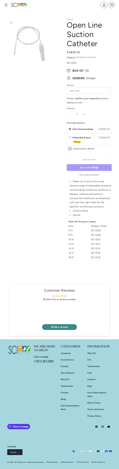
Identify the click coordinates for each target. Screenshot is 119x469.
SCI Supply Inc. (20, 462)
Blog (89, 386)
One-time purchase (82, 129)
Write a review (59, 327)
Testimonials (67, 386)
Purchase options (76, 122)
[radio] (70, 129)
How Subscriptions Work (70, 407)
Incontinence (67, 360)
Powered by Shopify (36, 462)
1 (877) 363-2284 (44, 361)
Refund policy (52, 462)
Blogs (63, 399)
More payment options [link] (89, 174)
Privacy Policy (94, 416)
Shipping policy (67, 462)
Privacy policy (83, 462)
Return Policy (94, 403)
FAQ (89, 373)
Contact (65, 392)
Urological (66, 353)
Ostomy (65, 366)
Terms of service (98, 462)
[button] (6, 5)
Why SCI (65, 379)
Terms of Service (95, 409)
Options (70, 85)
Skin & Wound (67, 373)
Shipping (71, 57)
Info (89, 360)
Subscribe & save (81, 139)
